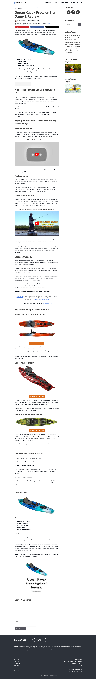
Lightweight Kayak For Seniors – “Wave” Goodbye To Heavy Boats (73, 50)
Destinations (74, 2)
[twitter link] (39, 640)
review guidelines (22, 24)
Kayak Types (48, 2)
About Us (16, 659)
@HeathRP (20, 297)
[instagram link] (33, 640)
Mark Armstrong (21, 20)
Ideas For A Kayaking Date (72, 42)
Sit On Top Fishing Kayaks (39, 7)
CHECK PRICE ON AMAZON (36, 343)
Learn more (48, 23)
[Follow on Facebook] (73, 12)
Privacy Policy (17, 663)
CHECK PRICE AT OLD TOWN (37, 396)
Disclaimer (17, 661)
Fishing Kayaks (28, 7)
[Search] (79, 24)
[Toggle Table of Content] (28, 84)
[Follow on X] (78, 12)
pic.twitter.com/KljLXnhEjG (41, 299)
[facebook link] (44, 640)
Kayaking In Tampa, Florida (72, 35)
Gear (56, 2)
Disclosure (16, 665)
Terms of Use (17, 667)
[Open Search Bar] (81, 2)
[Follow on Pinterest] (69, 12)
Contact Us (17, 671)
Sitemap (16, 669)
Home (16, 7)
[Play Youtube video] (37, 154)
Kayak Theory (64, 2)
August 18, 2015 (48, 303)
